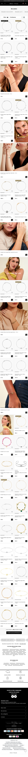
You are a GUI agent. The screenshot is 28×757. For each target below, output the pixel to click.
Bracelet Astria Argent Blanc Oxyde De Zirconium (21, 115)
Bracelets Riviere (15, 651)
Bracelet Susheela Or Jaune (20, 430)
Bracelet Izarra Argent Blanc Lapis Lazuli (7, 57)
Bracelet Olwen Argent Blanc (20, 581)
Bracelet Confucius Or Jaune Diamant (5, 195)
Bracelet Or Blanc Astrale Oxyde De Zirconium (21, 560)
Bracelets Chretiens (5, 650)
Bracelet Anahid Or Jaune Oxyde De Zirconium (7, 581)
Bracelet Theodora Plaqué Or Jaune (7, 602)
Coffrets (3, 654)
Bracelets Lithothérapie (6, 652)
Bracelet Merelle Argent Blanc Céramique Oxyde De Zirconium (6, 217)
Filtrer (6, 17)
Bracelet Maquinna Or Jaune (6, 494)
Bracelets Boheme (22, 651)
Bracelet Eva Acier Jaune (6, 93)
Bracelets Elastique (19, 652)
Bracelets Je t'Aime (12, 650)
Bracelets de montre (9, 654)
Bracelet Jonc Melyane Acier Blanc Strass (21, 473)
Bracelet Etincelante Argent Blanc (21, 57)
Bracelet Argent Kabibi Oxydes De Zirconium (6, 560)
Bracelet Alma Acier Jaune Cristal (6, 623)
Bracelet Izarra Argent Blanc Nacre (7, 136)
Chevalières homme (6, 664)
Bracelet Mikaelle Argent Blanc (6, 538)
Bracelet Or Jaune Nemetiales (20, 602)
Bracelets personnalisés (14, 653)
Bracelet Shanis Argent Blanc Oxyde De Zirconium (6, 36)
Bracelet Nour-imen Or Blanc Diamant (20, 375)
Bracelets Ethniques (19, 650)
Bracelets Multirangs (5, 649)
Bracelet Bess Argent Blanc (21, 35)
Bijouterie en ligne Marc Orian (8, 643)
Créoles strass (10, 665)
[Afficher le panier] (25, 4)
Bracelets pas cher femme (20, 663)
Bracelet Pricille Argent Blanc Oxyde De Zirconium (6, 297)
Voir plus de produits (14, 632)
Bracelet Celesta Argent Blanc (6, 115)
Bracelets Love (7, 653)
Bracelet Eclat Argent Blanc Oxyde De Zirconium (6, 375)
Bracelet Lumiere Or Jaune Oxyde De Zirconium (20, 495)
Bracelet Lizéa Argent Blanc (7, 515)
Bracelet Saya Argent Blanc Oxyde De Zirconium (21, 297)
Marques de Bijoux (15, 654)
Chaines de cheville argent (15, 664)
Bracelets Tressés (13, 652)
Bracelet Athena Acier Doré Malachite (19, 516)
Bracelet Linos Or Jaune (5, 451)
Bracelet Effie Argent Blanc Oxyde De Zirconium (20, 353)
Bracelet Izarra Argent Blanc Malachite (9, 173)
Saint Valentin (21, 654)
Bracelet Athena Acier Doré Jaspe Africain (9, 332)
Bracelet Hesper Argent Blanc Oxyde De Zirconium (20, 452)
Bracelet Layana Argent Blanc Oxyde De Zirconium (6, 353)
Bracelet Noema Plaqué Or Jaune (6, 473)
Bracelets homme (12, 663)
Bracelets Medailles (23, 649)
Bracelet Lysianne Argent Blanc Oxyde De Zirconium (20, 195)
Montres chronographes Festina (18, 665)
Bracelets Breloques (9, 651)
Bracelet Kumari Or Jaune (5, 410)
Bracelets (17, 643)
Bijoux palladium (6, 663)
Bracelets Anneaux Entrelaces (14, 649)
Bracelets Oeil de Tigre (21, 653)
